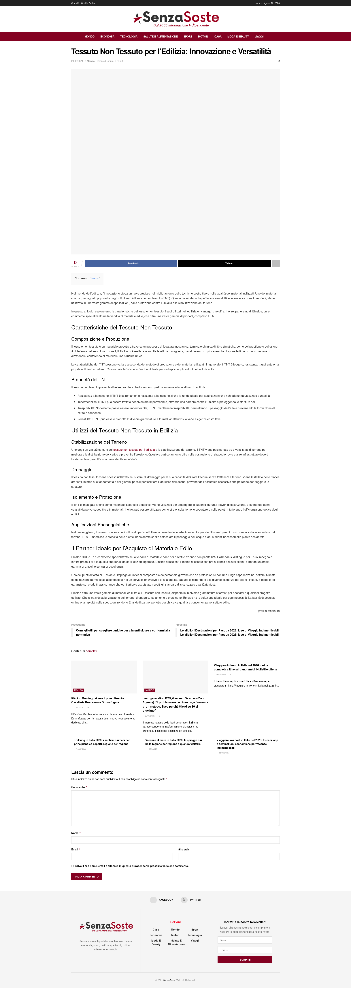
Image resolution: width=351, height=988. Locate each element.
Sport (188, 36)
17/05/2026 (81, 748)
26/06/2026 (149, 715)
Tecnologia (128, 36)
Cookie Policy (88, 3)
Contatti (75, 3)
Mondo (90, 36)
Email (76, 849)
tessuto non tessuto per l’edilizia (134, 449)
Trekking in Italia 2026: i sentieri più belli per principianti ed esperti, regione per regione (102, 742)
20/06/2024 (77, 61)
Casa (218, 36)
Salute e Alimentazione (160, 36)
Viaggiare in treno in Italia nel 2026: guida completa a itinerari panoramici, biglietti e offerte (245, 667)
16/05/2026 (152, 748)
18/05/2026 (221, 674)
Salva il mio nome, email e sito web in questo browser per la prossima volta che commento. (132, 866)
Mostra (95, 278)
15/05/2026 (223, 752)
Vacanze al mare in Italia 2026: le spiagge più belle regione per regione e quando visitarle (173, 742)
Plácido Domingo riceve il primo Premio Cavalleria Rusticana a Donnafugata (97, 700)
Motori (203, 36)
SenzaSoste (169, 980)
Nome (76, 833)
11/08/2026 (78, 707)
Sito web (183, 849)
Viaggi (259, 36)
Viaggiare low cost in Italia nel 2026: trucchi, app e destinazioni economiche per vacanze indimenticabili (247, 744)
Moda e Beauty (238, 36)
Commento (79, 787)
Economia (107, 36)
